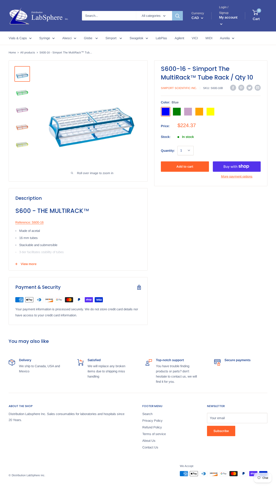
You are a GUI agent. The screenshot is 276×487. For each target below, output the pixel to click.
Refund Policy (152, 427)
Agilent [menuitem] (179, 38)
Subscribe (221, 431)
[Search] (177, 15)
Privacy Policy (152, 420)
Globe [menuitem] (88, 38)
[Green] (177, 111)
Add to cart (184, 166)
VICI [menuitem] (195, 38)
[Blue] (165, 111)
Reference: (23, 222)
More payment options (236, 176)
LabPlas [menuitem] (161, 38)
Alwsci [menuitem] (67, 38)
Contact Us (150, 447)
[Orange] (199, 111)
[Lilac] (188, 111)
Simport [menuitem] (111, 38)
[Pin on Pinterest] (241, 87)
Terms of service (154, 434)
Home (12, 52)
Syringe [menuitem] (44, 38)
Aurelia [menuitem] (225, 38)
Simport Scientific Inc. (179, 88)
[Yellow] (210, 111)
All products (27, 52)
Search (147, 414)
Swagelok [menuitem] (136, 38)
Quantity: (168, 150)
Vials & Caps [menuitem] (18, 38)
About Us (148, 440)
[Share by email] (258, 87)
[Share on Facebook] (233, 87)
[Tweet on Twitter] (249, 87)
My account (228, 17)
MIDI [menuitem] (208, 38)
